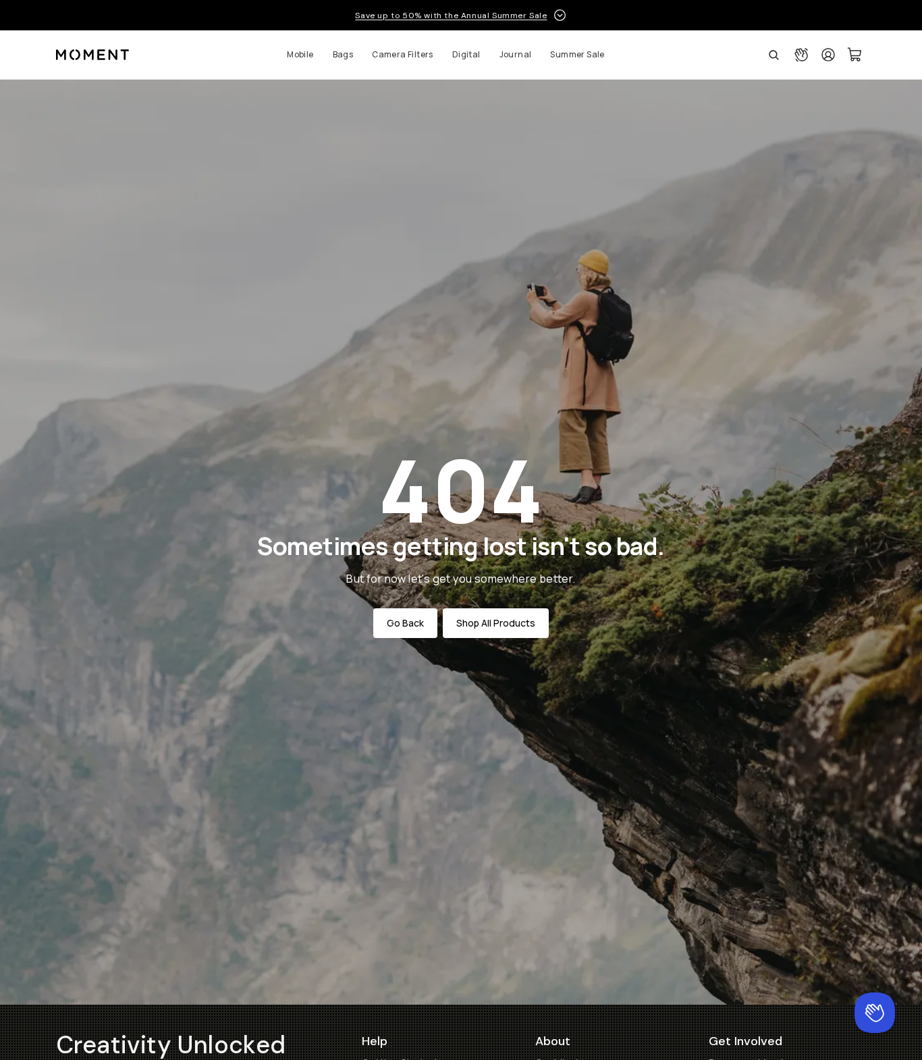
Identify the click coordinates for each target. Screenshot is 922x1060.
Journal (515, 54)
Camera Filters (402, 54)
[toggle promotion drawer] (560, 15)
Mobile (300, 54)
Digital (466, 54)
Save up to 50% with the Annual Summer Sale (451, 15)
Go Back (405, 622)
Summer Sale (577, 54)
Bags (343, 54)
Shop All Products (495, 622)
